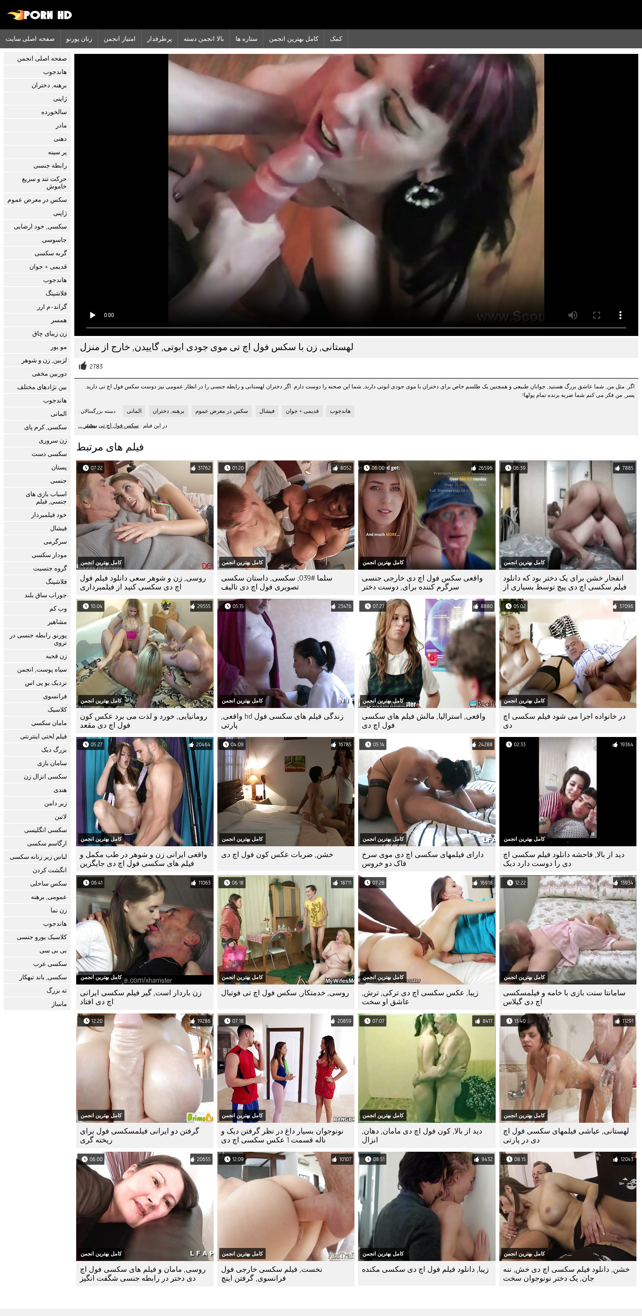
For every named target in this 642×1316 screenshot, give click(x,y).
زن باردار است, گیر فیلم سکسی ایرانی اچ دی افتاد (141, 997)
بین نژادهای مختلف (42, 387)
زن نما (59, 910)
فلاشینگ (56, 293)
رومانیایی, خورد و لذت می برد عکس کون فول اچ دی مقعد (143, 721)
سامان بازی (52, 763)
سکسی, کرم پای (45, 427)
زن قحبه (56, 656)
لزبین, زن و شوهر (44, 360)
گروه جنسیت (50, 568)
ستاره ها (246, 39)
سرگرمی (55, 541)
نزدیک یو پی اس (46, 682)
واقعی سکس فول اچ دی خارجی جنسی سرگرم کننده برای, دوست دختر (422, 582)
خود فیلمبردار (49, 514)
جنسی (58, 480)
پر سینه (57, 152)
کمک (336, 39)
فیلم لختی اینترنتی (43, 736)
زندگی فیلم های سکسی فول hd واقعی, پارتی (282, 721)
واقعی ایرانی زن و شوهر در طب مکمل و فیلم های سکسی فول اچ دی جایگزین (143, 859)
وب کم (58, 608)
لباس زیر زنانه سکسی (38, 856)
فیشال (58, 528)
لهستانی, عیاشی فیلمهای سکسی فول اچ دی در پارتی (566, 1135)
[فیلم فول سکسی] (39, 18)
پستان (59, 467)
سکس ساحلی (48, 883)
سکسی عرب (50, 963)
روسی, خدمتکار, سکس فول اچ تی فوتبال (285, 993)
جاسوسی (54, 239)
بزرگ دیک (54, 749)
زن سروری (53, 440)
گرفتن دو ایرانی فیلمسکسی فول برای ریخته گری (139, 1135)
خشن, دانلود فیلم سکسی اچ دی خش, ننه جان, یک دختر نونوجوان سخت (566, 1274)
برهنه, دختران (49, 85)
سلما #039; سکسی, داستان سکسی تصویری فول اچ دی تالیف (277, 582)
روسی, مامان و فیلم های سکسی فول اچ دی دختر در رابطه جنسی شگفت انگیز (143, 1274)
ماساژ (59, 1004)
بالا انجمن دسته (204, 39)
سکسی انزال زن (45, 776)
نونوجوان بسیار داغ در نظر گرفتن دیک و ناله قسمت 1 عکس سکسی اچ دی (282, 1135)
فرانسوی (55, 696)
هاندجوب (55, 71)
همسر (59, 320)
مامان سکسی (49, 723)
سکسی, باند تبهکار (43, 977)
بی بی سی (53, 950)
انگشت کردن (50, 870)
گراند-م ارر (52, 306)
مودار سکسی (49, 555)
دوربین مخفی (49, 373)
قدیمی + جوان (48, 266)
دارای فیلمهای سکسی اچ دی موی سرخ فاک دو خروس (423, 859)
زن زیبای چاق (49, 333)
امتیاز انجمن (119, 39)
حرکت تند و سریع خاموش (44, 182)
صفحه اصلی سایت (30, 39)
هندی (60, 789)
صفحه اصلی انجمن (42, 58)
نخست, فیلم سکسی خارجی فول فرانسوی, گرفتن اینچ (271, 1274)
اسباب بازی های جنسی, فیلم (46, 498)
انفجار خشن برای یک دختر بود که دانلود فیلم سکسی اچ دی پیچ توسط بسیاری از (565, 582)
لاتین (61, 816)
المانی (59, 413)
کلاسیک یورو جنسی (42, 937)
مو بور (59, 346)
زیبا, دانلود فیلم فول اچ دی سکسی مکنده (425, 1269)
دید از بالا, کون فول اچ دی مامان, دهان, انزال (422, 1135)
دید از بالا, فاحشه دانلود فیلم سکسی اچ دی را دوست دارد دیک (564, 859)
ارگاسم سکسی (47, 843)
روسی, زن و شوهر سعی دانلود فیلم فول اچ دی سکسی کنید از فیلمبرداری (143, 582)
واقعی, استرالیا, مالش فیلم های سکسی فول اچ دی (424, 721)
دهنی (60, 138)
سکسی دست (49, 453)
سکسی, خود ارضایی (40, 226)
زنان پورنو (79, 39)
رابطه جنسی (50, 165)
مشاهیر (57, 621)
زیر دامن (55, 803)
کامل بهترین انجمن (293, 39)
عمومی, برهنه (49, 896)
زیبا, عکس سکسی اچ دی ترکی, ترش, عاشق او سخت (420, 997)
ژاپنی (60, 98)
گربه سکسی (51, 253)
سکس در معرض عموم (37, 199)
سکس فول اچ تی (118, 425)
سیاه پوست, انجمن (42, 669)
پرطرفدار (159, 39)
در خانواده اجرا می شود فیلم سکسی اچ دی (564, 721)
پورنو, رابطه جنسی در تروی (38, 639)
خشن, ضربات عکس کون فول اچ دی (277, 854)
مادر (61, 125)
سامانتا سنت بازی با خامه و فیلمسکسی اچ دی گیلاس (564, 997)
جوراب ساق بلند (46, 595)
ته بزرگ (56, 990)
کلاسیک (57, 709)
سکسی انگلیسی (45, 830)
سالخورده (54, 112)
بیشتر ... (87, 425)
